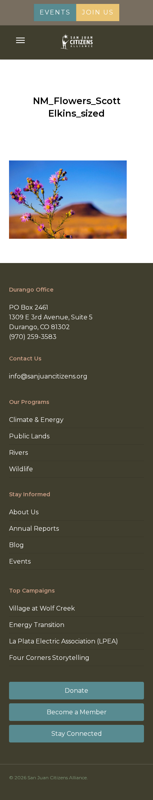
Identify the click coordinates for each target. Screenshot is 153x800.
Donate (76, 690)
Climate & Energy (36, 419)
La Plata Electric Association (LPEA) (63, 641)
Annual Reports (34, 528)
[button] (20, 40)
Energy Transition (36, 625)
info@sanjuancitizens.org (48, 376)
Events (20, 561)
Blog (16, 545)
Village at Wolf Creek (42, 608)
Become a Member (77, 712)
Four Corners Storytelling (49, 657)
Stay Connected (76, 733)
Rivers (18, 452)
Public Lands (29, 436)
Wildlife (21, 469)
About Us (23, 512)
